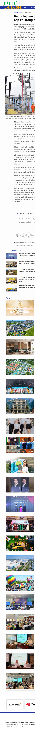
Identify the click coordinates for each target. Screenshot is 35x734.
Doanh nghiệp (27, 12)
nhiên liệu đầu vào (20, 245)
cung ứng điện (30, 242)
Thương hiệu (18, 12)
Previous (2, 704)
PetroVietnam (20, 242)
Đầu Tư (26, 7)
